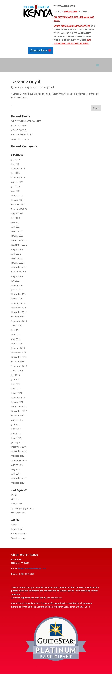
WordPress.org (18, 538)
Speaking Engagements (22, 508)
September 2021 (19, 271)
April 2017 (16, 433)
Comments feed (19, 533)
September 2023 (19, 208)
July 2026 (15, 159)
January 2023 (17, 235)
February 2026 (18, 168)
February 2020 (18, 303)
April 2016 (16, 473)
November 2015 (19, 478)
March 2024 (16, 195)
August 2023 (17, 213)
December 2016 (18, 446)
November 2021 (19, 267)
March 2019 (16, 343)
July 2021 (15, 280)
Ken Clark (18, 87)
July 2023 (15, 218)
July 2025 (15, 173)
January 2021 (17, 289)
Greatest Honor (18, 125)
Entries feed (16, 529)
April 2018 (16, 388)
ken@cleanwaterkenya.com (32, 568)
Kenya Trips (16, 503)
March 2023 (16, 231)
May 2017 (16, 428)
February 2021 (18, 285)
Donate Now (38, 50)
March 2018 (16, 393)
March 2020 (16, 298)
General (15, 499)
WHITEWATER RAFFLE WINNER (26, 121)
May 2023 (16, 222)
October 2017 (17, 415)
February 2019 (18, 348)
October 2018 (17, 361)
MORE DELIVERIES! (20, 139)
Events (14, 494)
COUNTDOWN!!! (19, 130)
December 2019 (18, 307)
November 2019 (19, 312)
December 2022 (18, 240)
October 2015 (17, 482)
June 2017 (16, 424)
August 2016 (17, 464)
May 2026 (16, 164)
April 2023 (16, 226)
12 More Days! (25, 82)
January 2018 (17, 401)
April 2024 (16, 191)
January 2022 (17, 262)
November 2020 (19, 294)
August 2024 (17, 181)
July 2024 (15, 186)
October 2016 (17, 455)
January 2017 (17, 442)
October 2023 (17, 204)
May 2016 (16, 469)
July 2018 (15, 375)
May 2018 (16, 384)
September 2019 (19, 321)
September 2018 (19, 366)
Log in (14, 524)
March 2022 (16, 258)
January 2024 (17, 200)
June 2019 (16, 330)
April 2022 (16, 253)
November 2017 (19, 411)
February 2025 (18, 177)
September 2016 (19, 460)
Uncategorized (47, 87)
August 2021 (17, 276)
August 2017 (17, 420)
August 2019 (17, 325)
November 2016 (19, 451)
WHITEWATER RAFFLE (22, 134)
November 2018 (19, 357)
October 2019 (17, 316)
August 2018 (17, 370)
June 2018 (16, 379)
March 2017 (16, 438)
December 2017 (18, 406)
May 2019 (16, 334)
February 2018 (18, 397)
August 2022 (17, 249)
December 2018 (18, 352)
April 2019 (16, 339)
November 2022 (19, 244)
